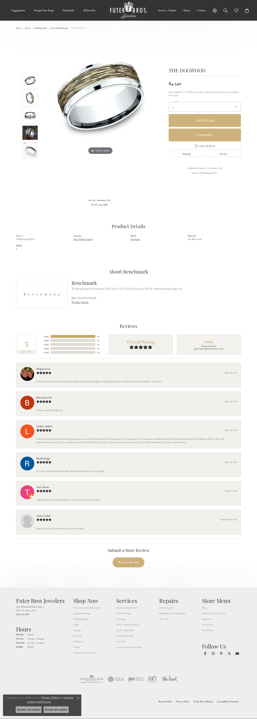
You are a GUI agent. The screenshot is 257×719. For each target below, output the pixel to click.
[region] (100, 115)
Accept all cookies (56, 709)
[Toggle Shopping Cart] (247, 10)
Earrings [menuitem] (77, 630)
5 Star (46, 336)
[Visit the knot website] (169, 679)
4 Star (46, 340)
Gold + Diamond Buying (127, 624)
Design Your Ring (43, 10)
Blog (204, 607)
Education (207, 619)
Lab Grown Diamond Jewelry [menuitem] (87, 607)
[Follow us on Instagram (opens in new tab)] (213, 653)
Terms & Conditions (203, 701)
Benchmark (135, 239)
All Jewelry (89, 10)
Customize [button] (205, 134)
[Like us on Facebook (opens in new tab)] (205, 653)
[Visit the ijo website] (135, 679)
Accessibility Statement (228, 701)
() (98, 336)
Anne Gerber (43, 516)
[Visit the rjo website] (152, 679)
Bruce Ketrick (44, 397)
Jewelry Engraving (124, 635)
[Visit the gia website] (116, 679)
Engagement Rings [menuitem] (82, 613)
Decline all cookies (28, 709)
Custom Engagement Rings (129, 647)
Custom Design (123, 613)
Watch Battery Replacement (172, 613)
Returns (223, 153)
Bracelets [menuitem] (77, 635)
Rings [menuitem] (76, 624)
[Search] (225, 10)
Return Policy (165, 701)
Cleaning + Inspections (126, 607)
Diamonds (68, 10)
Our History (207, 624)
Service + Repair (167, 10)
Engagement (18, 10)
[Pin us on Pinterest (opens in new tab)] (221, 653)
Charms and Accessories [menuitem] (84, 652)
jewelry (28, 28)
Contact (201, 10)
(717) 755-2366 (99, 204)
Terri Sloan (42, 487)
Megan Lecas (43, 369)
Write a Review (128, 562)
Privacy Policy (182, 701)
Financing (120, 619)
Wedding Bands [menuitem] (80, 619)
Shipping (187, 153)
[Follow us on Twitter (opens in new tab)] (229, 653)
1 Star (46, 352)
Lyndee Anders (44, 426)
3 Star (46, 344)
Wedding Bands (41, 28)
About (186, 10)
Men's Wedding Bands (58, 28)
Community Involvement (213, 613)
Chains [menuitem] (76, 647)
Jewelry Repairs (166, 607)
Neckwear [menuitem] (78, 641)
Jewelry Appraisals (125, 630)
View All (120, 641)
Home (18, 28)
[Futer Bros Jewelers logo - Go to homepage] (128, 10)
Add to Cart (205, 120)
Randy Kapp (43, 458)
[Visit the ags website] (91, 679)
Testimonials (208, 630)
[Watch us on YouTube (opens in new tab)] (237, 653)
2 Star (46, 348)
